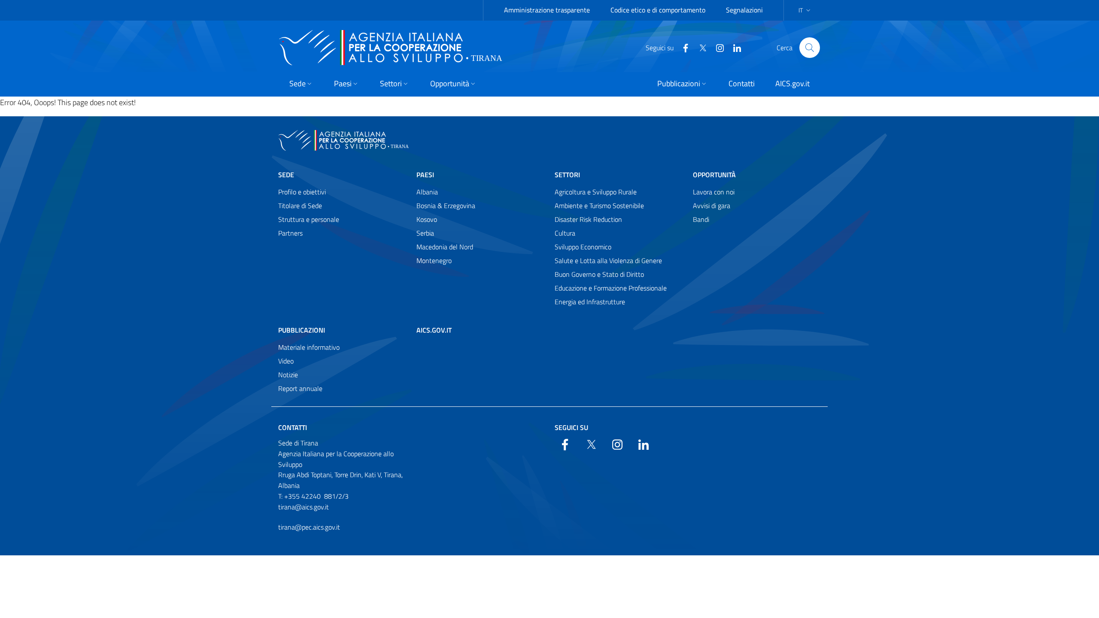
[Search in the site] (809, 47)
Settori (567, 175)
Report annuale (300, 388)
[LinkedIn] (733, 47)
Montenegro (434, 260)
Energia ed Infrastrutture (590, 302)
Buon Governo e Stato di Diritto (599, 274)
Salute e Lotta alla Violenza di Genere (608, 260)
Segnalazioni (744, 10)
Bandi (701, 219)
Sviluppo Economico (583, 247)
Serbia (425, 233)
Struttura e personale (308, 219)
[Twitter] (699, 47)
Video (286, 361)
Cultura (565, 233)
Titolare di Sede (300, 205)
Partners (290, 233)
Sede (286, 175)
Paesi (425, 175)
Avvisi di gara (711, 205)
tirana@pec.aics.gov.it (309, 527)
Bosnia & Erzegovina (445, 205)
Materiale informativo (309, 347)
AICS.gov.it (434, 330)
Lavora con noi (714, 192)
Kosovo (426, 219)
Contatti (292, 427)
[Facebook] (682, 47)
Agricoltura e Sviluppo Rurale (596, 192)
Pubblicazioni (301, 330)
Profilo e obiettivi (302, 192)
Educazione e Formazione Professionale (611, 288)
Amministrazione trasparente (547, 10)
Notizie (288, 375)
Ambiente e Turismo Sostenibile (599, 205)
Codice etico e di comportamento (657, 10)
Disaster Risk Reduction (588, 219)
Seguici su (571, 427)
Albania (427, 192)
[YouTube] (716, 47)
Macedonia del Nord (444, 247)
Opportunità (714, 175)
